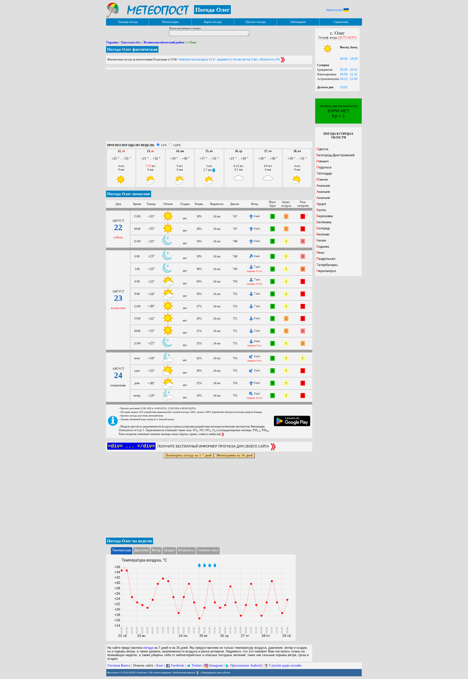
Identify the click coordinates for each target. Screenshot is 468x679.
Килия (321, 240)
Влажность (186, 550)
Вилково (323, 234)
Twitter (197, 665)
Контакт (142, 672)
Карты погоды (213, 22)
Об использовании (160, 672)
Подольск (324, 167)
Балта (321, 210)
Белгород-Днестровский (335, 155)
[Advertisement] (209, 107)
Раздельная (325, 259)
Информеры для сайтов (216, 672)
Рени (320, 252)
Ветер (156, 550)
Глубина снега (207, 550)
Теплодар (324, 173)
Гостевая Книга (118, 665)
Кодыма (322, 246)
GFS (164, 145)
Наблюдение (298, 22)
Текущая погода (127, 22)
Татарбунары (327, 265)
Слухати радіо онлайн (285, 665)
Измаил (322, 161)
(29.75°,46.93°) (347, 37)
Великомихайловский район (164, 42)
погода (148, 648)
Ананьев (323, 185)
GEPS (177, 145)
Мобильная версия (184, 672)
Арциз (321, 204)
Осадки (169, 550)
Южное (322, 179)
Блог (159, 665)
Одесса (322, 149)
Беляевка (324, 222)
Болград (323, 228)
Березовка (324, 216)
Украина (112, 42)
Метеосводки (170, 22)
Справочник (340, 22)
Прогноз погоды (255, 22)
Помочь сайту (143, 665)
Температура (121, 550)
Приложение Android (246, 665)
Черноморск (326, 271)
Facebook (177, 665)
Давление (141, 550)
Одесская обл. (131, 42)
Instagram (216, 665)
